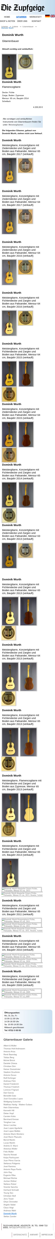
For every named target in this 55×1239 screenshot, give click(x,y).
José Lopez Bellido (12, 1131)
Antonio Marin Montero (14, 1134)
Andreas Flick (10, 1081)
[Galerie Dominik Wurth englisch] (52, 17)
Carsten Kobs (10, 1116)
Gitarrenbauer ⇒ (30, 27)
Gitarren (21, 16)
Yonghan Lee (9, 1122)
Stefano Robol (10, 1184)
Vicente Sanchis (11, 1187)
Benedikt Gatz (10, 1096)
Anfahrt (34, 1235)
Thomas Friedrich (11, 1087)
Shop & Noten (7, 21)
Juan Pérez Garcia (12, 1160)
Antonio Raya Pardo (12, 1169)
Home (7, 16)
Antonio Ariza (9, 1051)
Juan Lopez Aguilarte (13, 1128)
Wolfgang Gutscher (12, 1101)
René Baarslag (10, 1054)
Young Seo (8, 1193)
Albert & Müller (10, 1045)
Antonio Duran (10, 1075)
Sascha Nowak (10, 1154)
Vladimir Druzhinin (12, 1072)
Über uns (22, 21)
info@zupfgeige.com (20, 1228)
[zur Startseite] (22, 11)
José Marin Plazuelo (13, 1137)
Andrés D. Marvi (11, 1146)
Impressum (47, 1235)
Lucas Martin (9, 1143)
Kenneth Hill (9, 1110)
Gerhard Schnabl (11, 1190)
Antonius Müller (10, 1149)
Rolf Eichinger (10, 1078)
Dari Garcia (9, 1093)
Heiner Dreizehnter (12, 1069)
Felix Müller (9, 1152)
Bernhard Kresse (11, 1119)
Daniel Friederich (11, 1084)
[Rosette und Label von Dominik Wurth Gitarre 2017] (25, 172)
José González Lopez (13, 1099)
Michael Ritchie (10, 1178)
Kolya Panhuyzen (11, 1157)
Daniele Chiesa (10, 1063)
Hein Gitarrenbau (11, 1107)
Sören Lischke (10, 1125)
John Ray (8, 1172)
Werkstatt (35, 16)
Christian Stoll (10, 1196)
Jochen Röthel (10, 1181)
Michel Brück (9, 1060)
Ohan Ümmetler (11, 1202)
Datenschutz (20, 1235)
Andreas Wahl (10, 1210)
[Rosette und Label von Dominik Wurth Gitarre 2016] (25, 274)
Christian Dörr (10, 1066)
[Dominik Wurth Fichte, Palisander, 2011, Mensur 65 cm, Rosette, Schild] (22, 931)
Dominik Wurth (8, 28)
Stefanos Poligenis (12, 1163)
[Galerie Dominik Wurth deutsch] (47, 17)
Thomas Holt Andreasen (14, 1048)
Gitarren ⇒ (6, 27)
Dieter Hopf (9, 1113)
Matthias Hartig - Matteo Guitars (18, 1104)
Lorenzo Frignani (11, 1090)
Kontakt (36, 21)
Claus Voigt (9, 1207)
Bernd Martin (9, 1140)
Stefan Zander (10, 1216)
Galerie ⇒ (17, 27)
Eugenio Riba (10, 1175)
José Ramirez (10, 1166)
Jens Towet (9, 1199)
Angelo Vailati (10, 1205)
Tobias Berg (9, 1057)
